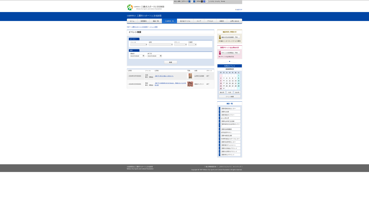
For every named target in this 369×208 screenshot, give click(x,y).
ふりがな (211, 1)
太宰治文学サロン (226, 132)
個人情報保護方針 (211, 166)
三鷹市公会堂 (225, 111)
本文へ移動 (177, 1)
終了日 (150, 53)
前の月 (222, 92)
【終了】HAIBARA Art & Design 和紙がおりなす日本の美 (170, 84)
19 (230, 83)
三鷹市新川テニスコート (228, 145)
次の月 (237, 92)
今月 (229, 92)
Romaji (223, 1)
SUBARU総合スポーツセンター (230, 139)
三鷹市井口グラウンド (227, 154)
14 (235, 80)
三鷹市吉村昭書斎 (226, 129)
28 (235, 86)
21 (235, 83)
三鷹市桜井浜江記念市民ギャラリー (230, 125)
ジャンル (133, 42)
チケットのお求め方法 (227, 56)
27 (232, 86)
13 (232, 80)
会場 (150, 42)
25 (227, 86)
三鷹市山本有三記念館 (227, 121)
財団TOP (239, 9)
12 (229, 80)
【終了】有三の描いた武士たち (164, 76)
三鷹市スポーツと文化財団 (139, 27)
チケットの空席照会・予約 (229, 53)
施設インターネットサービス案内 (230, 41)
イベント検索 (153, 27)
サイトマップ (237, 166)
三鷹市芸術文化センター (228, 108)
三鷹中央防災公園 (226, 135)
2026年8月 (230, 69)
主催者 (190, 42)
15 (238, 80)
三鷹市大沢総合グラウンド (229, 148)
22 (238, 83)
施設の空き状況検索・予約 (229, 37)
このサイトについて (225, 166)
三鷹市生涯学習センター (228, 142)
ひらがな (217, 1)
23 (221, 86)
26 (230, 86)
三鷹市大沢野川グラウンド (229, 151)
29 (238, 86)
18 (227, 83)
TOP (128, 27)
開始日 (132, 53)
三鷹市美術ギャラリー (227, 115)
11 (226, 80)
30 (221, 88)
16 (221, 83)
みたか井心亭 (225, 118)
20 (233, 83)
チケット (177, 42)
